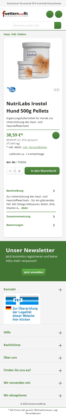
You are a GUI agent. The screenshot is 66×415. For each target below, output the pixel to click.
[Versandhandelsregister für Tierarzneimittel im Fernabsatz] (22, 308)
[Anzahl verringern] (10, 170)
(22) (57, 90)
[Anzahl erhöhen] (19, 170)
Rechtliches (12, 345)
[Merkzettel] (49, 14)
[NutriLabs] (11, 89)
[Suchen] (57, 25)
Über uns (10, 358)
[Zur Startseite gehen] (15, 14)
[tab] (31, 199)
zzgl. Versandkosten (35, 147)
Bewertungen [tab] (14, 225)
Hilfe (7, 332)
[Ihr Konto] (58, 14)
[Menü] (3, 26)
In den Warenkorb (43, 171)
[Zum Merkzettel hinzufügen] (56, 135)
